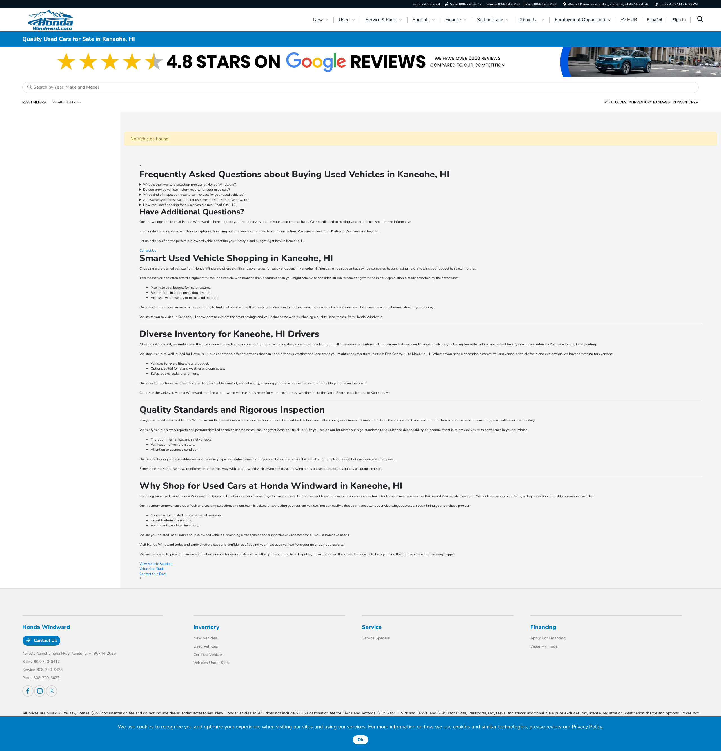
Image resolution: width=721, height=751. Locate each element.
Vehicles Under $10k (211, 662)
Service (372, 627)
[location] (564, 4)
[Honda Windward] (70, 19)
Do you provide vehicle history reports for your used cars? (186, 189)
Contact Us (147, 250)
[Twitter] (51, 691)
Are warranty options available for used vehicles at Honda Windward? (196, 199)
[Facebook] (28, 691)
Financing (543, 627)
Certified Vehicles (208, 654)
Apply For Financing (548, 638)
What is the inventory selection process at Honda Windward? (189, 184)
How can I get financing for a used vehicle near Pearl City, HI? (189, 205)
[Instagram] (39, 691)
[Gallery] (360, 62)
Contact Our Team (152, 574)
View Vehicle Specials (155, 563)
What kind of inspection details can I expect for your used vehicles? (193, 194)
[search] (700, 19)
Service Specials (376, 638)
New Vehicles (205, 638)
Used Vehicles (205, 646)
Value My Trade (543, 646)
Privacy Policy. (587, 726)
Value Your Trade (151, 568)
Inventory (206, 627)
